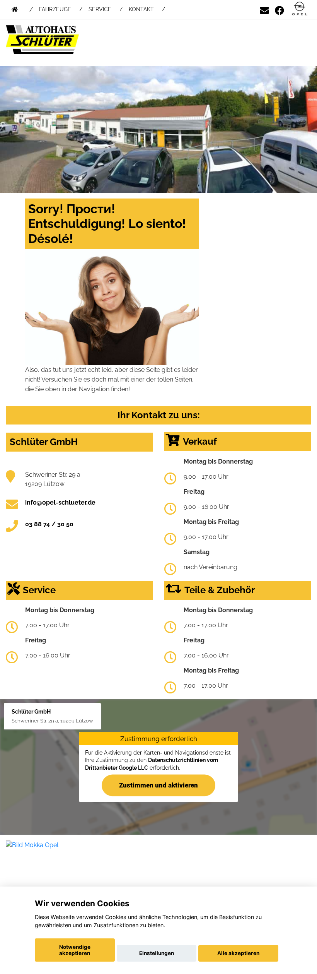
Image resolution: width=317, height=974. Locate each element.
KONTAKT (141, 9)
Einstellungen (156, 953)
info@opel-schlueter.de (60, 502)
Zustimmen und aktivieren (158, 785)
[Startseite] (299, 9)
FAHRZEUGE (55, 9)
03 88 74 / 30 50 (49, 524)
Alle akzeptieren (238, 953)
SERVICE (100, 9)
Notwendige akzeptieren (74, 950)
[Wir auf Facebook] (279, 9)
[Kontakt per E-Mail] (264, 9)
